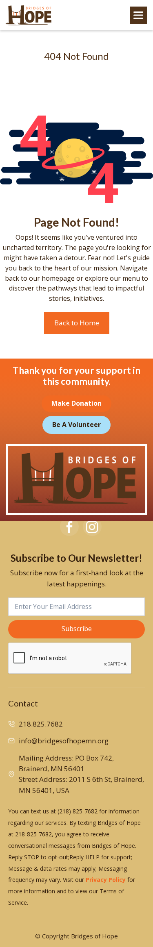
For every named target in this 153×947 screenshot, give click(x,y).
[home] (28, 15)
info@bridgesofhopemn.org (64, 740)
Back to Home (76, 322)
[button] (138, 15)
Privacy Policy (106, 879)
